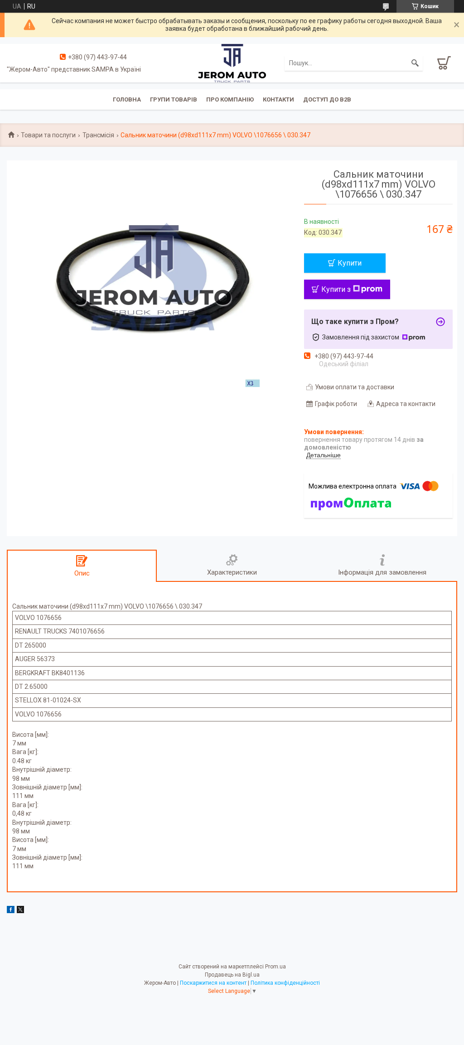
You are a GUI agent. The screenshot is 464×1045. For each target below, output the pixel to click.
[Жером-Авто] (232, 62)
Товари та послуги (48, 135)
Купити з (336, 289)
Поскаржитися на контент (213, 983)
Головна (127, 99)
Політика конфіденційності (285, 983)
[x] (20, 910)
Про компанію (230, 99)
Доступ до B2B (327, 99)
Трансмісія (98, 135)
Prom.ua (275, 966)
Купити (350, 263)
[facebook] (10, 910)
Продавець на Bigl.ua (232, 975)
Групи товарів (173, 99)
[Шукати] (415, 63)
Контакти (278, 99)
